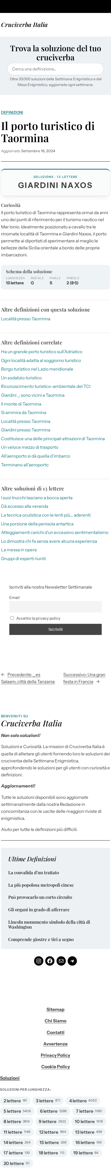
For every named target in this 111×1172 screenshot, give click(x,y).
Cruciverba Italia (24, 24)
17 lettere (13, 1152)
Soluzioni (10, 1078)
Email (14, 597)
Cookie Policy (55, 1066)
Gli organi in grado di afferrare (39, 909)
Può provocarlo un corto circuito (40, 897)
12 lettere (48, 1132)
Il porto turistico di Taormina (48, 132)
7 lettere (84, 1111)
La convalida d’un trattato (33, 872)
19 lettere (83, 1152)
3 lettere (44, 1100)
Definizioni (12, 112)
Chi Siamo (55, 1020)
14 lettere (13, 1142)
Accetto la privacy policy (37, 618)
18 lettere (48, 1152)
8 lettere (12, 1121)
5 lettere (12, 1111)
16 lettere (85, 1142)
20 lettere (14, 1163)
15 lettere (49, 1142)
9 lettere (48, 1121)
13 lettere (84, 1132)
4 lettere (78, 1100)
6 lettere (49, 1111)
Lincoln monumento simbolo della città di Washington (49, 925)
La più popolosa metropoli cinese (41, 885)
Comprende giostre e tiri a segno (41, 939)
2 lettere (12, 1100)
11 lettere (13, 1132)
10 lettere (85, 1121)
